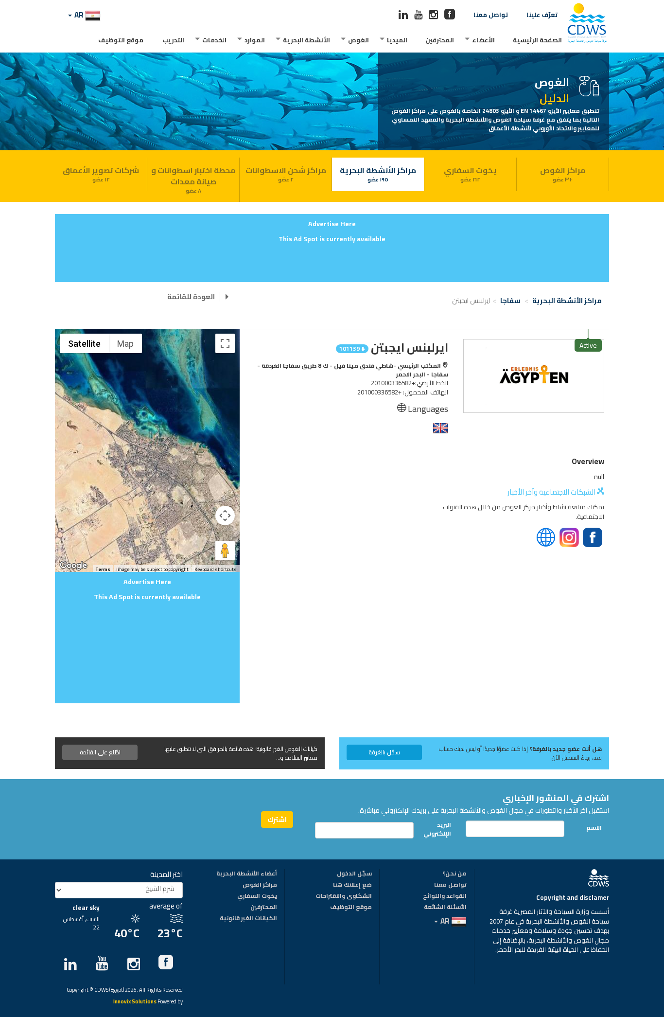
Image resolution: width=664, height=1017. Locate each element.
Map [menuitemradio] (125, 344)
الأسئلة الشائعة (445, 907)
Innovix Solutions (135, 1002)
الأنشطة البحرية (306, 40)
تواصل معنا (490, 14)
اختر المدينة (166, 874)
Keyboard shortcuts (215, 569)
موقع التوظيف (120, 40)
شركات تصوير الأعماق (101, 173)
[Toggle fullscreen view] (225, 343)
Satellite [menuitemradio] (84, 344)
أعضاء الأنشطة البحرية (246, 874)
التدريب (173, 40)
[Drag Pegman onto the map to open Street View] (225, 550)
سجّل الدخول (354, 874)
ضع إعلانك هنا (352, 885)
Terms (102, 569)
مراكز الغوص (563, 173)
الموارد (255, 40)
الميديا (397, 40)
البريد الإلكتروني (440, 829)
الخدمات (214, 40)
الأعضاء (483, 40)
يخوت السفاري (470, 173)
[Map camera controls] (225, 515)
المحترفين (439, 40)
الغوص (358, 40)
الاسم (594, 827)
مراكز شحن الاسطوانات (285, 173)
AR (79, 15)
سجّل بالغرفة (384, 752)
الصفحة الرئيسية (537, 40)
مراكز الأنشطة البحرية (378, 173)
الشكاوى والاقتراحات (343, 896)
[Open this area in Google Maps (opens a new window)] (73, 565)
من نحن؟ (454, 874)
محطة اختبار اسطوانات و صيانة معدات (193, 179)
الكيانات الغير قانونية (248, 919)
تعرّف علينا (542, 14)
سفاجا (511, 300)
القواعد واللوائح (445, 896)
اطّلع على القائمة (100, 752)
